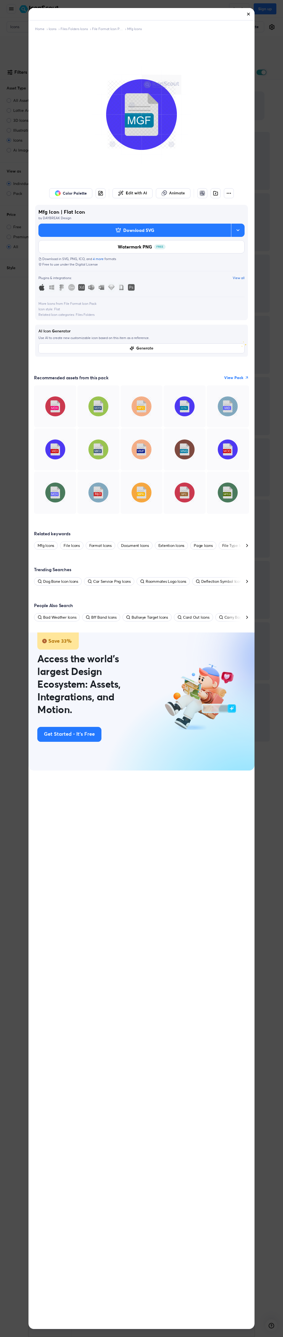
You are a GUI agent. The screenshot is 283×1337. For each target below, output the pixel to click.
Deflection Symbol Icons (222, 581)
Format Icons (100, 545)
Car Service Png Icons (112, 581)
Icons (52, 29)
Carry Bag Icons (238, 617)
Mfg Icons (134, 29)
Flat (57, 309)
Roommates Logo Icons (166, 581)
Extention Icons (171, 545)
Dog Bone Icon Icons (60, 581)
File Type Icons (235, 545)
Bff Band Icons (104, 617)
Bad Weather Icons (59, 617)
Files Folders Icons (74, 29)
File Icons (72, 545)
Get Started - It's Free (69, 734)
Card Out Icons (196, 617)
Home (39, 29)
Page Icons (203, 545)
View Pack (233, 377)
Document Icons (135, 545)
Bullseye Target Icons (150, 617)
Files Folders (85, 315)
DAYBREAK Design (57, 218)
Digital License (86, 264)
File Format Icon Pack (107, 29)
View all (239, 278)
